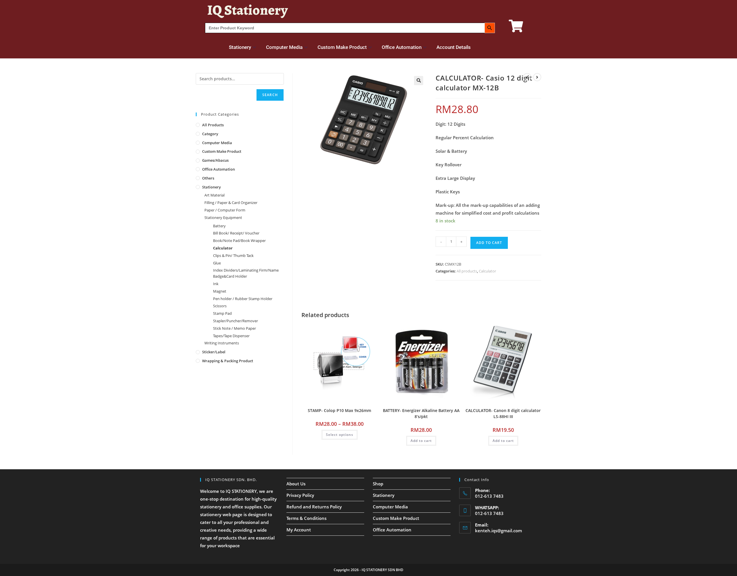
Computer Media (284, 47)
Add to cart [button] (421, 440)
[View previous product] (527, 77)
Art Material (214, 195)
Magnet (219, 291)
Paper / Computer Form (224, 210)
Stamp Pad (222, 313)
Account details (453, 47)
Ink (216, 283)
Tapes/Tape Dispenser (231, 335)
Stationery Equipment (223, 217)
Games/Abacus (215, 160)
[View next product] (537, 77)
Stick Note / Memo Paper (234, 328)
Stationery (240, 47)
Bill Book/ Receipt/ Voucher (236, 233)
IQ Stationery (247, 10)
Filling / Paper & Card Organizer (230, 202)
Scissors (220, 305)
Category (210, 133)
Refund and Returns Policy (314, 507)
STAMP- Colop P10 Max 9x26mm (339, 410)
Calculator (487, 271)
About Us (295, 484)
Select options (339, 434)
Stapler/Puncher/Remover (235, 320)
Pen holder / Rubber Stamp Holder (242, 298)
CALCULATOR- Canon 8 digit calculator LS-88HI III (503, 413)
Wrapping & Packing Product (227, 360)
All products (467, 271)
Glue (217, 263)
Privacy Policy (300, 495)
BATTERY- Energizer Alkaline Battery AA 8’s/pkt (421, 413)
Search (270, 94)
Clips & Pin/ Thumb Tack (233, 255)
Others (208, 178)
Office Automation (401, 47)
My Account (298, 530)
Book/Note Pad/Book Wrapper (239, 240)
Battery (219, 225)
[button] (418, 80)
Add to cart (489, 242)
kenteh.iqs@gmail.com (498, 530)
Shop (378, 484)
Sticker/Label (213, 351)
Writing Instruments (221, 343)
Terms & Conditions (306, 518)
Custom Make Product (342, 47)
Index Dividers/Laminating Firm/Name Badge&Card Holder (246, 273)
